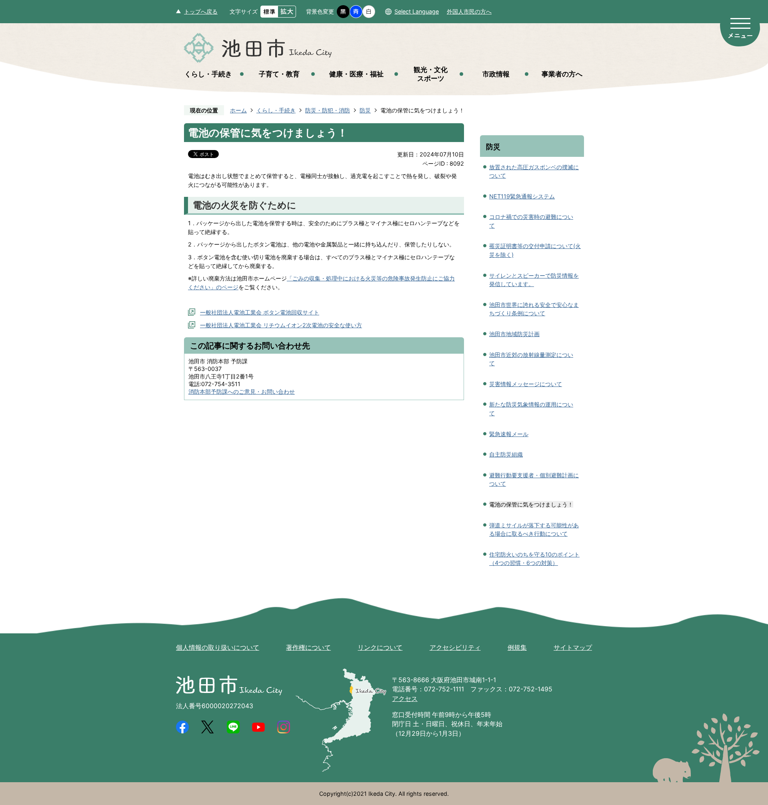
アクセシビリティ (455, 647)
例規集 (517, 647)
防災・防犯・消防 (327, 110)
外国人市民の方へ (469, 11)
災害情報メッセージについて (525, 383)
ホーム (238, 110)
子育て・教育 (279, 74)
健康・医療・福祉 (356, 74)
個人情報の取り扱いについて (217, 647)
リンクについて (380, 647)
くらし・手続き (208, 74)
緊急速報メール (508, 434)
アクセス (405, 699)
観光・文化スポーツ (431, 73)
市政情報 (496, 74)
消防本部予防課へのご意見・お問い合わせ (241, 391)
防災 (365, 110)
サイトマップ (573, 647)
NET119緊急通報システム (522, 196)
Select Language (416, 11)
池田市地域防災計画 (514, 333)
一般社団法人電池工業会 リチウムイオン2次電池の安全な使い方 (281, 325)
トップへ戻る (201, 11)
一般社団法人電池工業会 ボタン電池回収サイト (259, 312)
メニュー (740, 27)
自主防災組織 (506, 454)
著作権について (308, 647)
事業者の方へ (562, 74)
